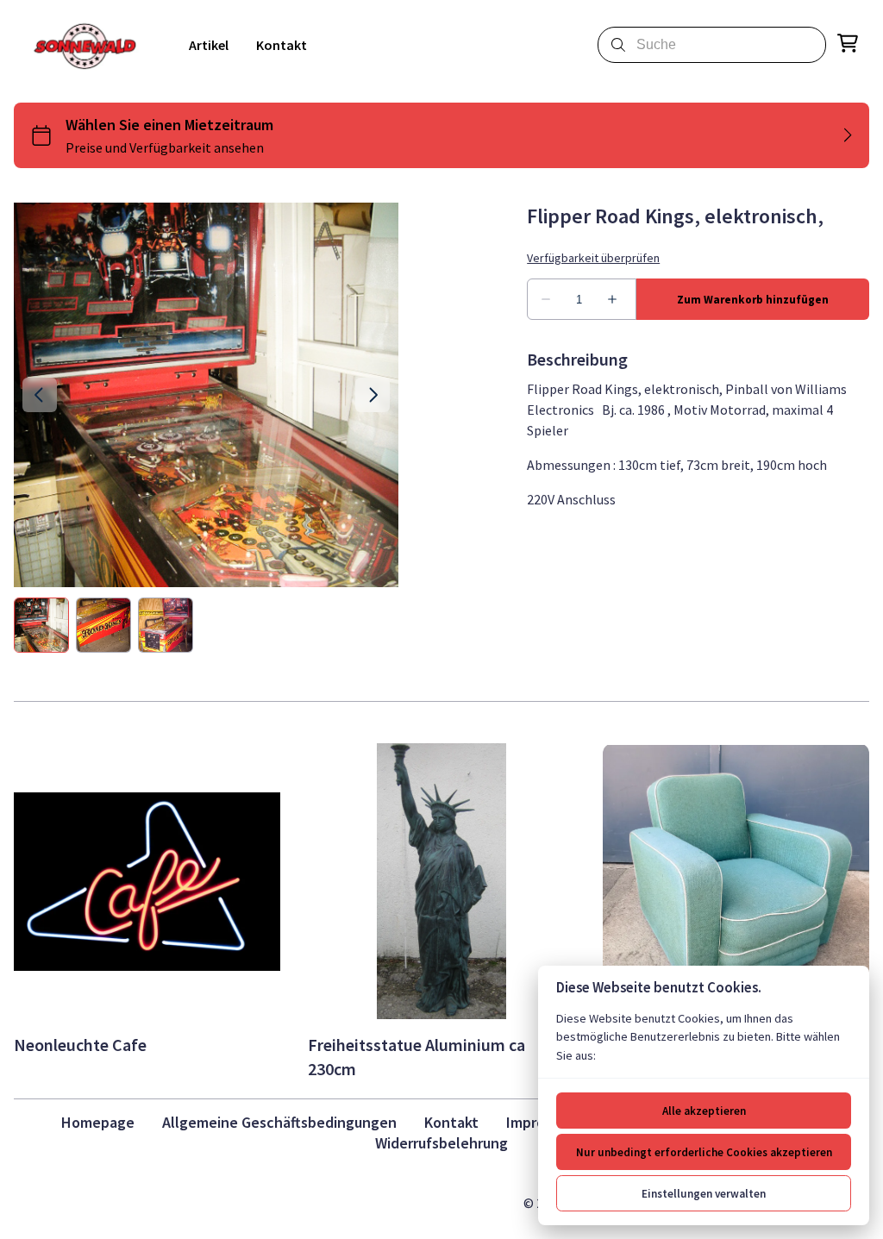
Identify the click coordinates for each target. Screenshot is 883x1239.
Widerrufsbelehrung (441, 1143)
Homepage (98, 1122)
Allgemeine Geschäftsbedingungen (279, 1122)
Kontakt (451, 1122)
